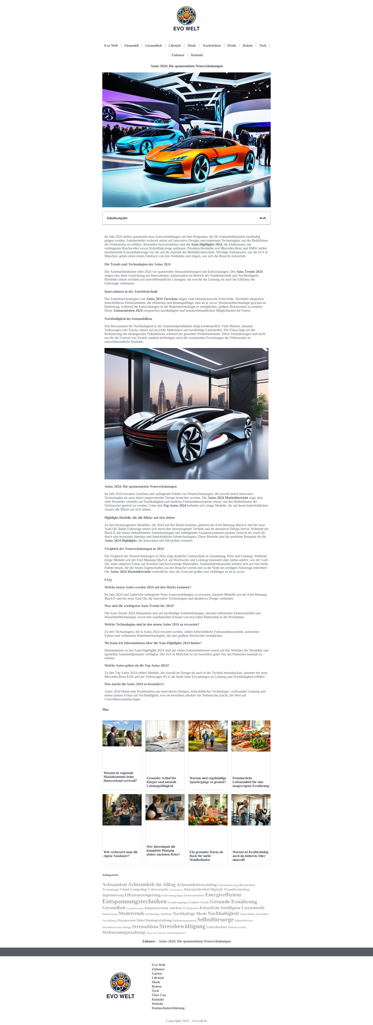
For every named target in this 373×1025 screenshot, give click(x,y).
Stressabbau (145, 926)
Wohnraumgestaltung (123, 932)
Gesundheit (153, 45)
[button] (261, 218)
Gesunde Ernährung (233, 901)
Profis (232, 45)
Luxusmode (253, 907)
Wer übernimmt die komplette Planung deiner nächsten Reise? (163, 850)
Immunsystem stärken (163, 908)
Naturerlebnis (247, 914)
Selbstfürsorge (215, 919)
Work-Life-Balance (156, 933)
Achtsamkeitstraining (197, 884)
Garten (157, 973)
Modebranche (110, 914)
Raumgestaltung (159, 920)
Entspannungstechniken (134, 901)
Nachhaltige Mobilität (158, 914)
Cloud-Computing (133, 889)
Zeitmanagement (176, 932)
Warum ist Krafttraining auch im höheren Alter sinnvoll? (250, 856)
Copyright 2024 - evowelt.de (186, 1021)
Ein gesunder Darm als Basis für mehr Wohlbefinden (206, 856)
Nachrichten (212, 45)
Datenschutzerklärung (168, 1008)
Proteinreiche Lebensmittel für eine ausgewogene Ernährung (250, 782)
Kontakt (197, 55)
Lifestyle (175, 45)
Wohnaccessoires (237, 927)
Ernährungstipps (178, 902)
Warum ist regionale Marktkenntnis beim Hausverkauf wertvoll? (120, 776)
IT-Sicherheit (191, 908)
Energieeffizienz (223, 894)
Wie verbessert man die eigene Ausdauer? (121, 854)
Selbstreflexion (243, 920)
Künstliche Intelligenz (220, 907)
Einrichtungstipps (172, 895)
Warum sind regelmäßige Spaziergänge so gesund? (208, 780)
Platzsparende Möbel (131, 920)
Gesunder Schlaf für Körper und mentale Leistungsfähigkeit (161, 782)
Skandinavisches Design (116, 927)
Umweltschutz (216, 927)
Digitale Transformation (229, 889)
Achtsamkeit (114, 884)
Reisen (248, 45)
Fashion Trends (199, 902)
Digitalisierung (113, 895)
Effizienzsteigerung (143, 894)
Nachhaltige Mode (190, 913)
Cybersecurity (158, 889)
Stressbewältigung (182, 926)
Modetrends (131, 913)
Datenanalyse (176, 889)
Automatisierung (228, 885)
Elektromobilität (194, 895)
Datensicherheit (196, 889)
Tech (262, 45)
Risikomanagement (184, 920)
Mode (192, 45)
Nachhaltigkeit (223, 913)
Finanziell (131, 45)
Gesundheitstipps (135, 908)
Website (157, 1004)
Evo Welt (111, 45)
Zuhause (178, 55)
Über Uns (159, 995)
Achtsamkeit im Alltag (152, 884)
